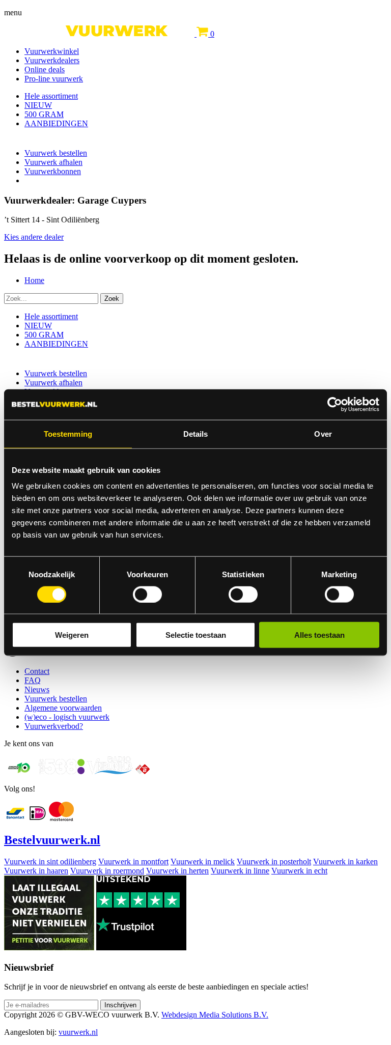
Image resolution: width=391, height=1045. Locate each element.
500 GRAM (44, 114)
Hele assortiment (51, 96)
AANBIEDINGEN (56, 123)
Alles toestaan (319, 635)
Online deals (44, 69)
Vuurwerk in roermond (107, 870)
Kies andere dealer (34, 237)
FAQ (32, 680)
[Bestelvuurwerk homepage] (100, 34)
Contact (36, 671)
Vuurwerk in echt (299, 870)
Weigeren (72, 635)
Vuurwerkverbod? (53, 726)
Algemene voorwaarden (63, 707)
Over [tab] (322, 433)
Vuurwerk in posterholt (274, 861)
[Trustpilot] (141, 947)
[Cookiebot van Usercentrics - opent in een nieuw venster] (334, 404)
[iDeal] (38, 818)
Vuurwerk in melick (203, 861)
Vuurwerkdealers (51, 60)
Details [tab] (195, 433)
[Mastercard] (61, 818)
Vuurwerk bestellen (55, 153)
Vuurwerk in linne (240, 870)
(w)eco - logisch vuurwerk (66, 717)
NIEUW (38, 105)
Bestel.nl (52, 839)
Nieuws (36, 689)
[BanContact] (15, 818)
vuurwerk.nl (78, 1032)
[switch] (147, 594)
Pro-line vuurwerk (53, 78)
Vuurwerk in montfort (133, 861)
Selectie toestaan (195, 635)
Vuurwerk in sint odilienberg (50, 861)
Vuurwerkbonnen (52, 171)
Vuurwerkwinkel (51, 51)
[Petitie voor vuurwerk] (49, 947)
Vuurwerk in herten (177, 870)
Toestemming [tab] (68, 433)
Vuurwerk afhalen (53, 162)
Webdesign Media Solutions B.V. (214, 1014)
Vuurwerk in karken (345, 861)
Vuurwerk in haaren (36, 870)
